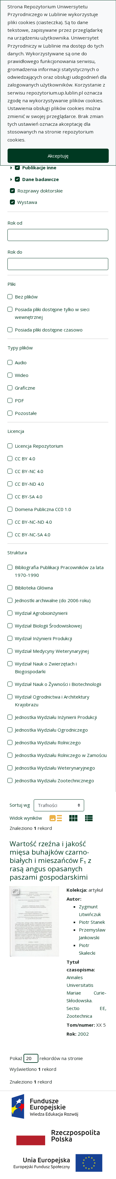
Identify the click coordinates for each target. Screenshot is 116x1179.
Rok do (14, 252)
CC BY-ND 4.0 (29, 484)
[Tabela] (89, 817)
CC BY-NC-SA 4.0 (32, 534)
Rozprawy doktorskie (40, 191)
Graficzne (25, 388)
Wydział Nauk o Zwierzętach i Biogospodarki (46, 667)
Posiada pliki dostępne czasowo (49, 330)
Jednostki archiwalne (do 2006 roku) (53, 600)
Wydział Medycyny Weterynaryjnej (52, 651)
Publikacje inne (39, 167)
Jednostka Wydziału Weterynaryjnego (55, 768)
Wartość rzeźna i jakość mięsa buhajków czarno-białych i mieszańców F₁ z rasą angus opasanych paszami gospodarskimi (50, 860)
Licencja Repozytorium (39, 446)
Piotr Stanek (92, 922)
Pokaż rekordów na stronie (46, 1058)
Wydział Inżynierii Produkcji (43, 638)
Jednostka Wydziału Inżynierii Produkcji (56, 717)
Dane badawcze (40, 179)
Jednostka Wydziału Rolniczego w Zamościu (61, 755)
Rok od (14, 223)
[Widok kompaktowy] (73, 817)
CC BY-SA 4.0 (28, 496)
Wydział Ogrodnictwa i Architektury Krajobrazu (52, 701)
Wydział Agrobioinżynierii (41, 613)
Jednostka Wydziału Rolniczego (48, 742)
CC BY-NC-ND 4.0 (33, 522)
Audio (21, 362)
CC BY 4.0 (25, 458)
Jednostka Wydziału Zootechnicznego (54, 780)
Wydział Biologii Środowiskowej (48, 626)
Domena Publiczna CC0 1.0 (43, 509)
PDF (19, 400)
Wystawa (27, 202)
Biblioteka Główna (34, 588)
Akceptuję (58, 156)
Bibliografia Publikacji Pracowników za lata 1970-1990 (59, 571)
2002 (83, 1034)
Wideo (21, 375)
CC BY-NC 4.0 (29, 471)
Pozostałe (26, 413)
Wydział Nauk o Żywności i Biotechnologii (58, 684)
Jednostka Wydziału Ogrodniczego (51, 730)
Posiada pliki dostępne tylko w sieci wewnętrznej (52, 313)
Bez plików (26, 297)
